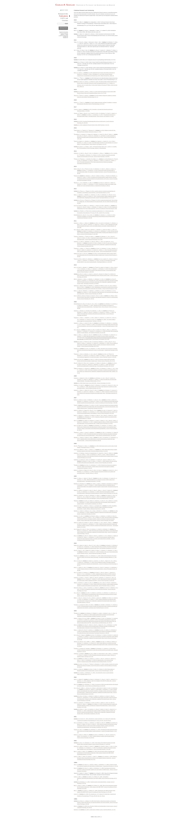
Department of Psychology (63, 31)
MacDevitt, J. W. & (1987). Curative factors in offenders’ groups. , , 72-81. (95, 809)
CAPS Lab (64, 18)
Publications (63, 16)
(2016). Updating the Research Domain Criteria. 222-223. (91, 124)
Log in (101, 816)
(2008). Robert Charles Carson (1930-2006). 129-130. (92, 383)
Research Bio (63, 14)
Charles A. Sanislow (65, 5)
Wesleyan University (64, 33)
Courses (65, 20)
